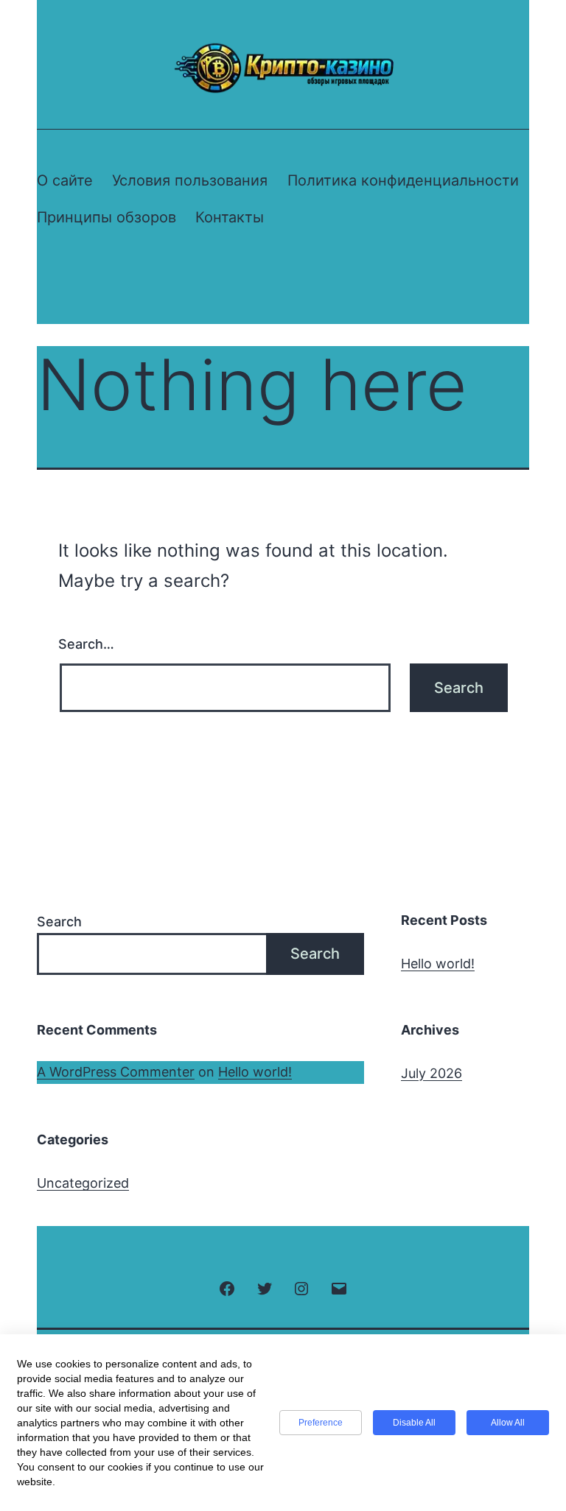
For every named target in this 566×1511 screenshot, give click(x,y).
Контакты (229, 217)
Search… (86, 644)
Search (59, 921)
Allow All (508, 1422)
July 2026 (431, 1073)
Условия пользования (190, 180)
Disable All (414, 1422)
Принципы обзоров (106, 217)
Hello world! (438, 963)
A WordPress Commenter (116, 1071)
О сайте (65, 180)
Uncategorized (83, 1183)
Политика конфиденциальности (403, 180)
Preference (320, 1422)
